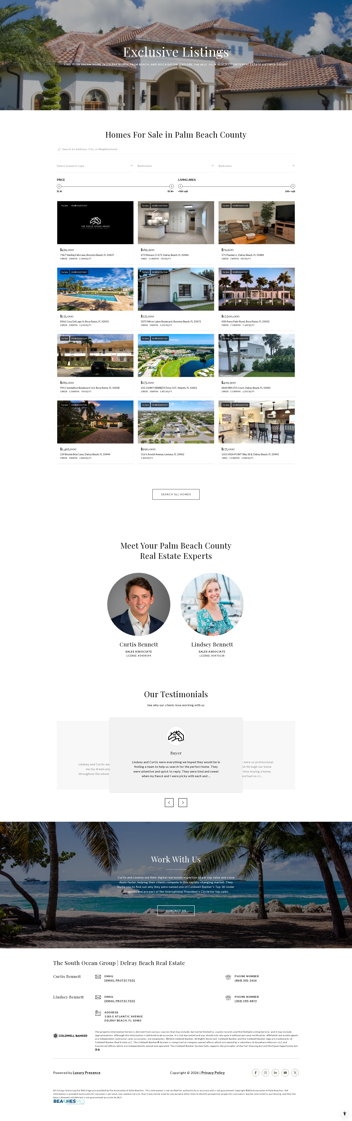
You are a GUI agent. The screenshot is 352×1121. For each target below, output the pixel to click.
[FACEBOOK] (255, 1072)
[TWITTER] (295, 1072)
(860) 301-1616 (246, 980)
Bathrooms (145, 165)
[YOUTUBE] (285, 1072)
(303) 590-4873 (246, 1001)
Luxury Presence (86, 1073)
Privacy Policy (213, 1073)
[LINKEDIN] (275, 1072)
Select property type (70, 165)
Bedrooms (225, 165)
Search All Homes (176, 494)
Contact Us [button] (176, 910)
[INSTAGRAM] (265, 1072)
